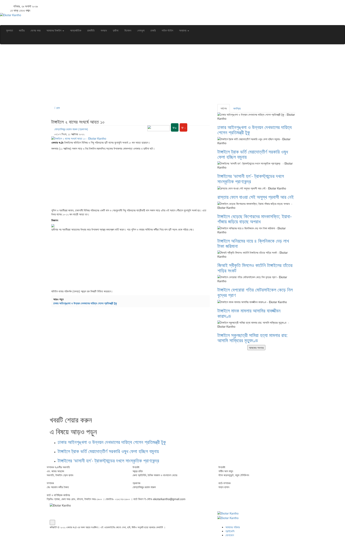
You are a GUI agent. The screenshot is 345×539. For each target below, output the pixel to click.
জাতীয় (22, 30)
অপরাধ (104, 30)
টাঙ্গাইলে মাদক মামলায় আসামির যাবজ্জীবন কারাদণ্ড (249, 313)
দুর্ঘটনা (115, 30)
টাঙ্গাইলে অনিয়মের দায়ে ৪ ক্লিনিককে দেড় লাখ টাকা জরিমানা (253, 243)
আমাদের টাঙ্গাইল (54, 30)
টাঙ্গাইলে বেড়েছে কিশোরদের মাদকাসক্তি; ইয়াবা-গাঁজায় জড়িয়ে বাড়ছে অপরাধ (254, 219)
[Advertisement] (169, 76)
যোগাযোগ (229, 535)
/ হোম (57, 108)
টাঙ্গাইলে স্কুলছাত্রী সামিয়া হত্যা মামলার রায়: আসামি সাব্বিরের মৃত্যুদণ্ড (252, 337)
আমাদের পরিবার (232, 527)
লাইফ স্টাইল (167, 30)
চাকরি (153, 30)
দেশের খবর (36, 30)
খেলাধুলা (141, 30)
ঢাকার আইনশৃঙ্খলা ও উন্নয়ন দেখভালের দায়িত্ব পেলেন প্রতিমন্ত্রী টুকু (85, 303)
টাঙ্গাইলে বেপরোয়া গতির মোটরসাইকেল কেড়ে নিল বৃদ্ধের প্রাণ (255, 292)
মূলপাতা (9, 30)
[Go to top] (52, 522)
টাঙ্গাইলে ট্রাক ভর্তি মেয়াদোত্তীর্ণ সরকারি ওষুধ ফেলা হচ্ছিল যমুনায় (108, 450)
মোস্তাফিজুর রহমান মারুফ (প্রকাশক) (71, 129)
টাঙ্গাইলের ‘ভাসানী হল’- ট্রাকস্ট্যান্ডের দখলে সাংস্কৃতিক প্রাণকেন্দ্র (110, 460)
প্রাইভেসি (229, 531)
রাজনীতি (91, 30)
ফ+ (174, 127)
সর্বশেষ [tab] (224, 108)
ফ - (183, 127)
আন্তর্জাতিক (75, 30)
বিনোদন (127, 30)
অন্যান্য (183, 30)
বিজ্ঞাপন (54, 220)
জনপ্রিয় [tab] (237, 108)
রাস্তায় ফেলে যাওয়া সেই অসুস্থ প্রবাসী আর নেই (255, 196)
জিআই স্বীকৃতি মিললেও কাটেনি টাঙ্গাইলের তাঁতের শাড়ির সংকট (254, 267)
